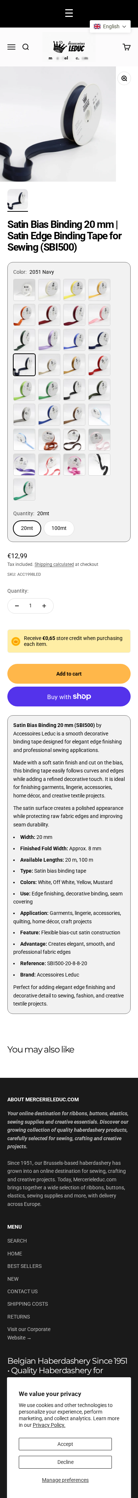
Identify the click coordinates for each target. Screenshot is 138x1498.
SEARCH (17, 1241)
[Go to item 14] (17, 200)
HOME (14, 1254)
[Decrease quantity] (17, 606)
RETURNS (18, 1317)
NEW (12, 1279)
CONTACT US (22, 1291)
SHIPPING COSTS (27, 1304)
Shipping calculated (54, 564)
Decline (65, 1462)
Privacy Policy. (49, 1425)
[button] (110, 26)
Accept (65, 1444)
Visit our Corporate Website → (28, 1333)
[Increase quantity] (44, 606)
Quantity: (17, 591)
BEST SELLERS (24, 1266)
